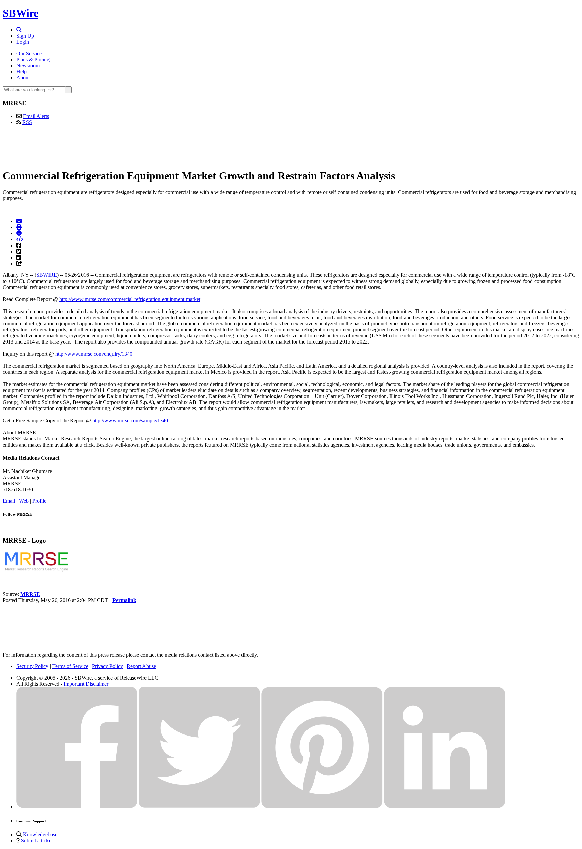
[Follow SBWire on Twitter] (199, 806)
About (23, 77)
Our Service (29, 53)
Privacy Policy (107, 666)
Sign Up (25, 36)
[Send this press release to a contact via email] (19, 221)
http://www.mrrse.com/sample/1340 (130, 420)
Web (24, 501)
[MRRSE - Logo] (36, 571)
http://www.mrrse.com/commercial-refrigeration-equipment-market (129, 299)
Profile (39, 501)
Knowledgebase (40, 834)
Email (9, 501)
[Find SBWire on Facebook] (76, 806)
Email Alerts (36, 116)
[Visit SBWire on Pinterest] (322, 806)
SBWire (20, 13)
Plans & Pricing (33, 59)
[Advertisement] (291, 146)
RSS (27, 122)
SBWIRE (46, 275)
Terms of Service (70, 666)
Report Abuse (141, 666)
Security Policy (32, 666)
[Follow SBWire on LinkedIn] (444, 806)
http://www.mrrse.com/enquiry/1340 (93, 354)
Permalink (124, 600)
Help (21, 71)
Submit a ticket (37, 840)
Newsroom (28, 65)
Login (22, 42)
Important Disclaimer (86, 684)
